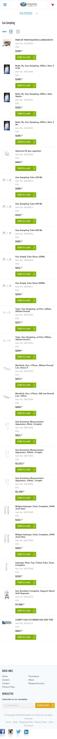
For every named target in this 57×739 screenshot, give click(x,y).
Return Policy (41, 722)
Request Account (36, 683)
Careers (6, 680)
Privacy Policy (8, 687)
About (31, 680)
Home (5, 676)
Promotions (33, 676)
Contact (5, 683)
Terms (8, 722)
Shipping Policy (26, 722)
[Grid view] (18, 31)
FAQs (15, 722)
